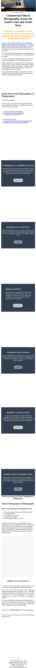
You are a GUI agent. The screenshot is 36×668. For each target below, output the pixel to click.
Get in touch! (5, 84)
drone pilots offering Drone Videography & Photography (17, 43)
